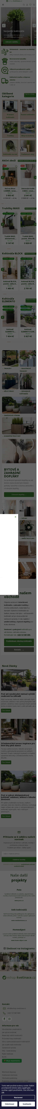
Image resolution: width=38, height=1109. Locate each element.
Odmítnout (9, 1104)
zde (3, 1092)
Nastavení (18, 1097)
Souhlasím (27, 1104)
